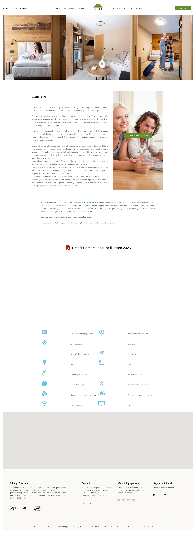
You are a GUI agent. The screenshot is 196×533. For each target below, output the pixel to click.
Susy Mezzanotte (139, 527)
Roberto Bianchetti (155, 527)
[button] (3, 47)
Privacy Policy (85, 527)
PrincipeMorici (103, 527)
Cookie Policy (72, 527)
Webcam (23, 8)
